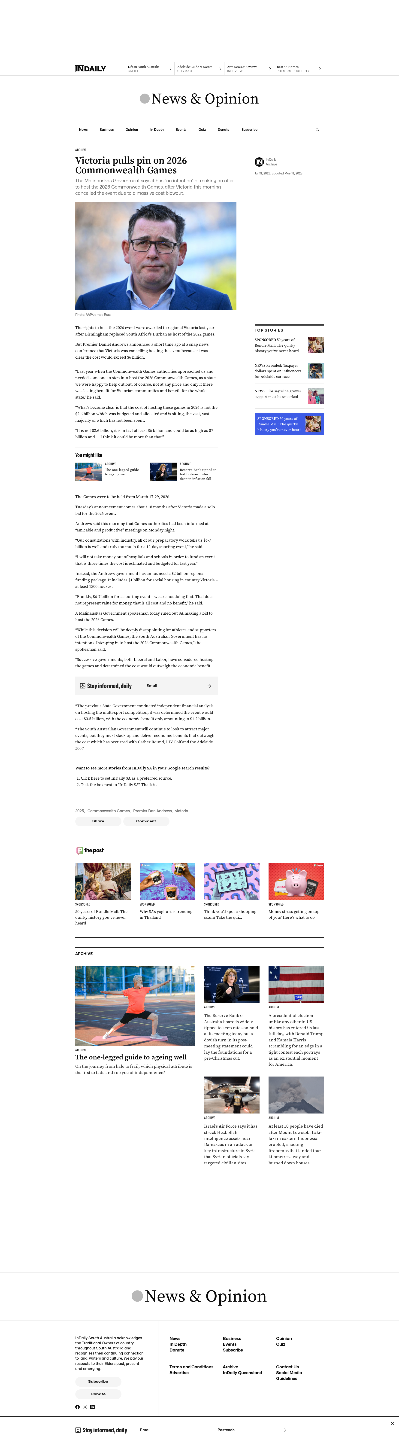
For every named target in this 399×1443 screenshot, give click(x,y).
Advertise (179, 1372)
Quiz (202, 129)
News (83, 129)
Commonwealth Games (109, 811)
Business (107, 129)
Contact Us (287, 1366)
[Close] (392, 1423)
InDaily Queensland (242, 1372)
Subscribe (249, 129)
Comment (146, 821)
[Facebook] (77, 1407)
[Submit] (208, 686)
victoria (181, 811)
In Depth (157, 129)
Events (181, 129)
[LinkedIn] (92, 1407)
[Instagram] (85, 1407)
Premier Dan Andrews (152, 811)
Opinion (132, 129)
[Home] (100, 68)
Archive (230, 1366)
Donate (223, 129)
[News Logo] (199, 99)
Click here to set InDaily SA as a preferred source (126, 778)
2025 (79, 811)
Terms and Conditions (191, 1366)
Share (98, 821)
